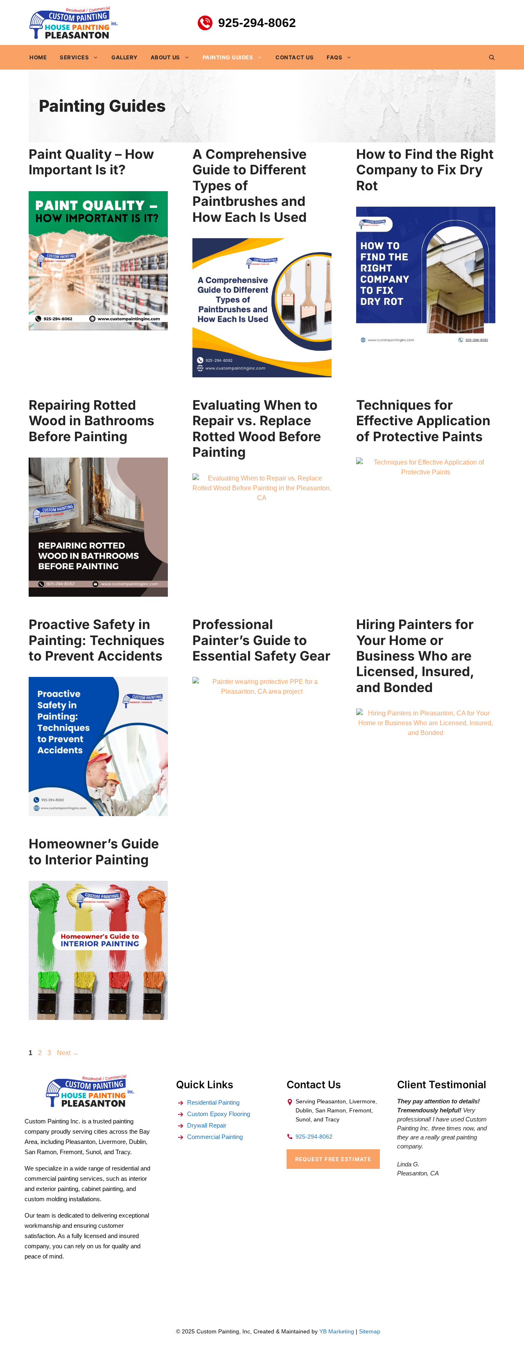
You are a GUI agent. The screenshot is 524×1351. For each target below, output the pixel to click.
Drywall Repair (206, 1125)
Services (74, 57)
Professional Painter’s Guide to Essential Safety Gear (261, 640)
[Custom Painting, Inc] (90, 1104)
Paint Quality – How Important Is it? (91, 162)
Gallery (124, 57)
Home (38, 57)
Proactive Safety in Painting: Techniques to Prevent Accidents (97, 640)
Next (68, 1052)
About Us (165, 57)
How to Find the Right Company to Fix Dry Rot (425, 170)
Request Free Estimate (333, 1159)
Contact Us (295, 57)
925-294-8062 (257, 22)
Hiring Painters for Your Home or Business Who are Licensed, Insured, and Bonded (415, 655)
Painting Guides (228, 57)
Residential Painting (213, 1102)
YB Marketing (336, 1331)
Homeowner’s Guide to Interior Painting (94, 851)
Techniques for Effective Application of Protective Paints (423, 420)
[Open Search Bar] (492, 57)
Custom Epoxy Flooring (218, 1113)
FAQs (334, 57)
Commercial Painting (215, 1136)
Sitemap (369, 1331)
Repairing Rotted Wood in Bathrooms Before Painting (91, 420)
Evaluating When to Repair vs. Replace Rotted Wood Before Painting (256, 428)
